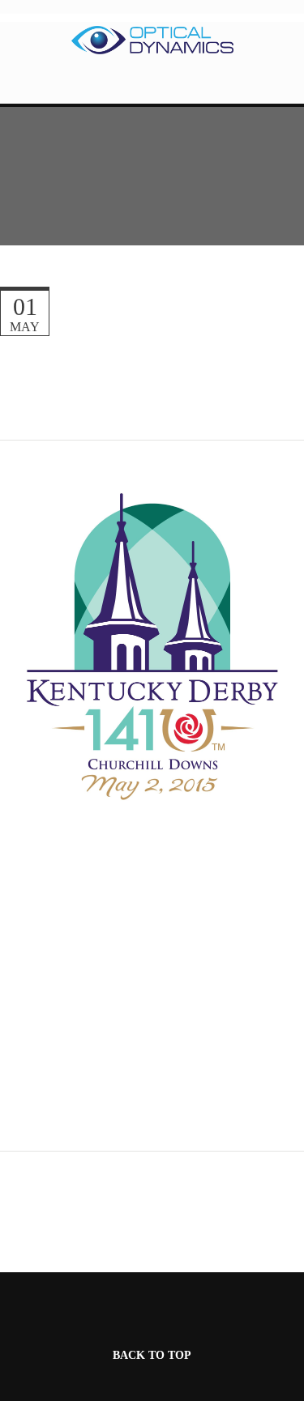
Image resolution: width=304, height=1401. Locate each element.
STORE (152, 87)
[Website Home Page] (152, 40)
